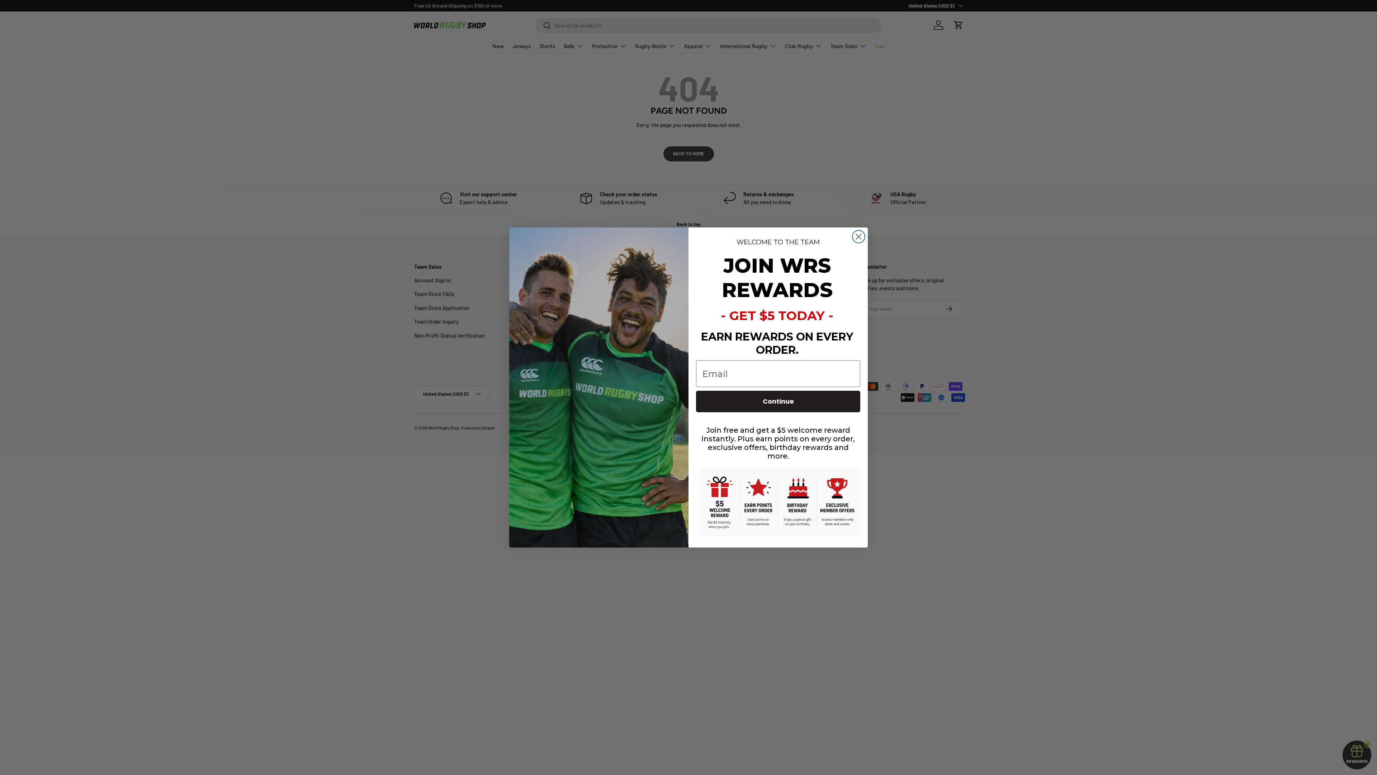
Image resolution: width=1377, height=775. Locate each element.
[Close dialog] (858, 236)
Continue (778, 401)
